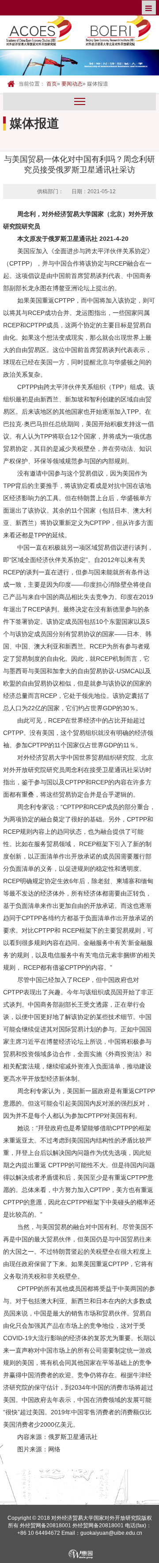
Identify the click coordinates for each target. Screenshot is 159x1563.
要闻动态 (72, 84)
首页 (51, 84)
